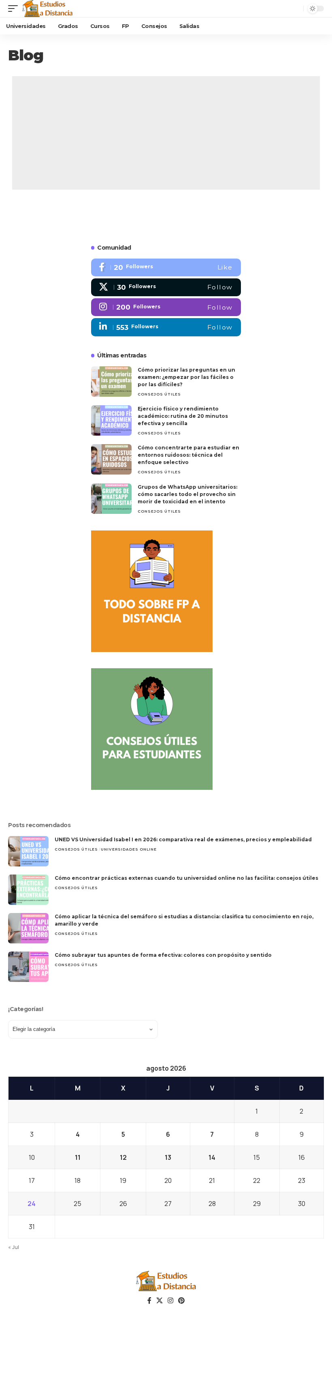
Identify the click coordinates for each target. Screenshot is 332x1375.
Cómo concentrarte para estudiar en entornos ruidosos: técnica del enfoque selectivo (188, 455)
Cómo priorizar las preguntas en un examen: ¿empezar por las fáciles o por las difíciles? (186, 377)
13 (168, 1157)
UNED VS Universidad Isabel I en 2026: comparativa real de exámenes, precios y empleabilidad (183, 839)
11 (78, 1157)
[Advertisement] (166, 133)
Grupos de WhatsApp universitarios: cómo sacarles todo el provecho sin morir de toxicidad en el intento (187, 494)
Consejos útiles (159, 394)
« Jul (13, 1247)
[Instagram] (166, 307)
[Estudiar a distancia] (47, 8)
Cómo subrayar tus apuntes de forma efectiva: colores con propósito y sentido (163, 955)
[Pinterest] (181, 1300)
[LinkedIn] (166, 327)
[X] (166, 287)
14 (212, 1157)
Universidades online (129, 849)
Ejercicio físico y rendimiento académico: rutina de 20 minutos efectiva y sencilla (183, 416)
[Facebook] (166, 267)
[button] (15, 8)
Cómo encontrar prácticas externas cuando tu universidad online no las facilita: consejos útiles (186, 878)
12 (123, 1157)
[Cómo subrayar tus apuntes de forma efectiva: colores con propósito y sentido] (28, 967)
